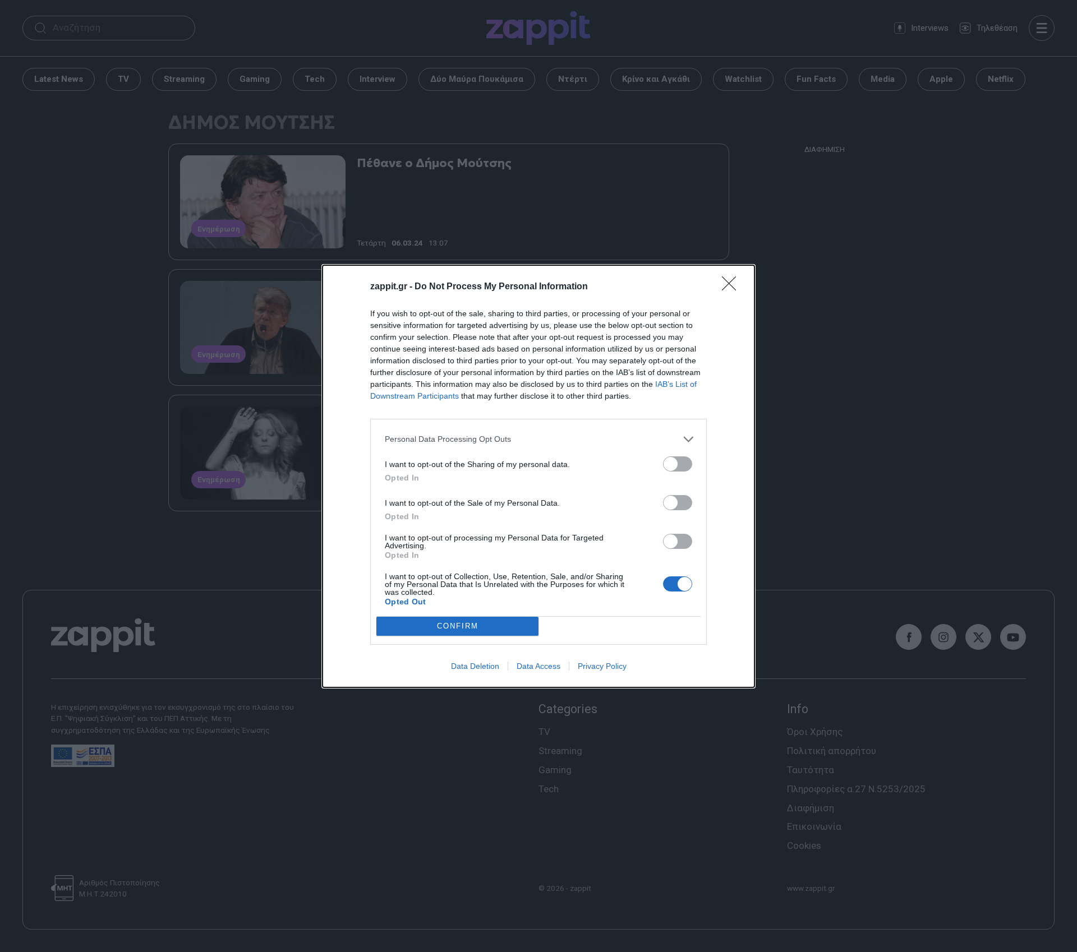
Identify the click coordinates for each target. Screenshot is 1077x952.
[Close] (732, 287)
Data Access (538, 666)
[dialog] (538, 476)
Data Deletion (475, 666)
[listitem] (538, 439)
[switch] (677, 464)
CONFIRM (457, 626)
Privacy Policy (602, 666)
